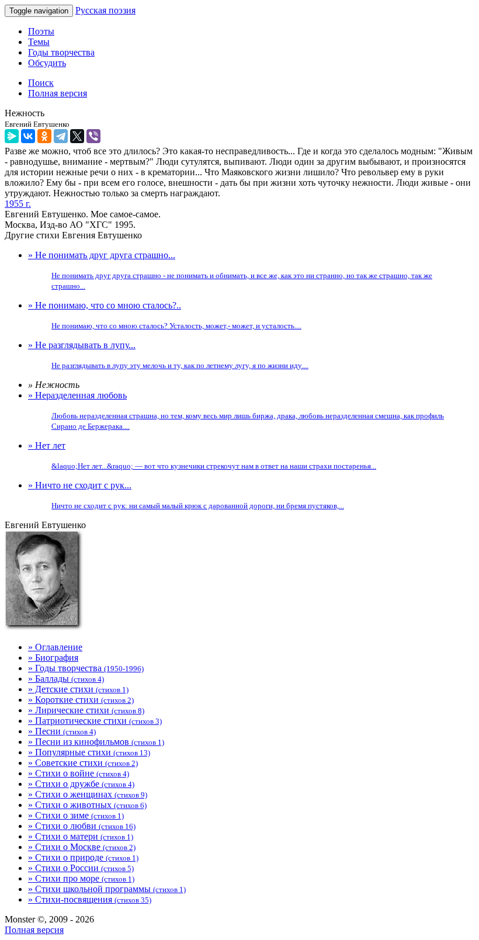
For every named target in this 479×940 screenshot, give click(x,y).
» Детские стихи (78, 689)
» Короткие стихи (81, 700)
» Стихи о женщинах (87, 794)
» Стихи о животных (87, 805)
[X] (77, 136)
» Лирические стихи (86, 710)
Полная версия (34, 930)
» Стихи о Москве (82, 847)
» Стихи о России (81, 868)
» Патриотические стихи (95, 721)
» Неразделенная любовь (236, 410)
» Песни (62, 731)
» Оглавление (55, 647)
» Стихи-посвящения (89, 899)
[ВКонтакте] (28, 136)
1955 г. (18, 204)
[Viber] (93, 136)
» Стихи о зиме (76, 815)
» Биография (53, 657)
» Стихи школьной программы (107, 889)
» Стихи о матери (80, 836)
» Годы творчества (86, 668)
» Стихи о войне (78, 773)
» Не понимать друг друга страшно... (230, 270)
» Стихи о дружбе (81, 784)
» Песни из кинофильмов (96, 742)
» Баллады (66, 679)
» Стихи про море (81, 878)
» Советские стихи (83, 763)
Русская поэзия (105, 10)
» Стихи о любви (82, 826)
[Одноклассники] (44, 136)
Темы (39, 42)
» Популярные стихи (89, 752)
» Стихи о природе (83, 857)
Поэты (41, 31)
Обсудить (47, 63)
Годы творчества (61, 52)
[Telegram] (61, 136)
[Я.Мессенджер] (12, 136)
